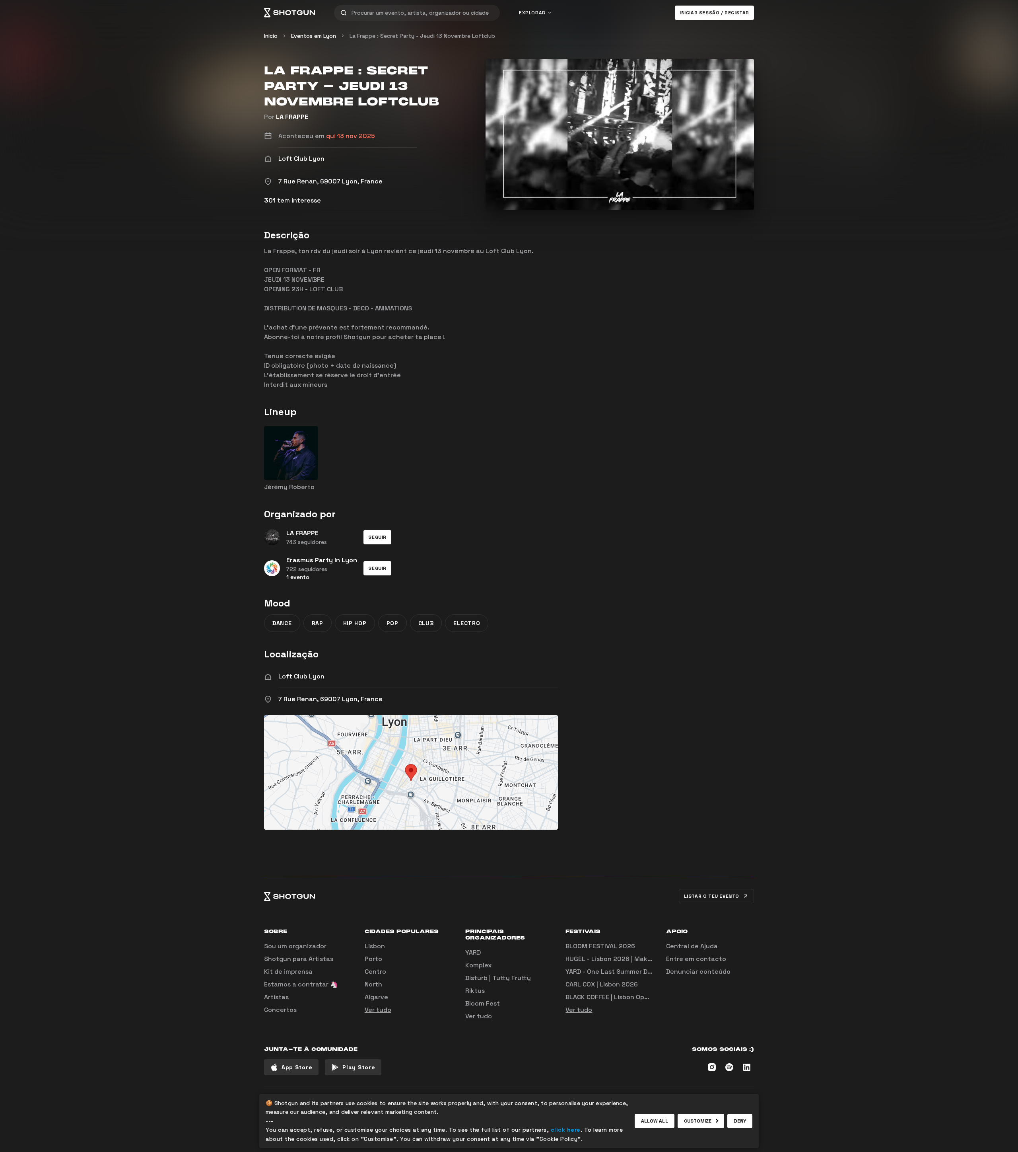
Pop (392, 623)
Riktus (475, 990)
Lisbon (375, 946)
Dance (282, 623)
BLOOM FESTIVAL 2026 (600, 946)
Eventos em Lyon (313, 35)
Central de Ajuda (692, 946)
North (373, 984)
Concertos (280, 1010)
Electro (466, 623)
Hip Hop (355, 623)
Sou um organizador (295, 946)
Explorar (532, 13)
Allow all (654, 1121)
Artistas (276, 997)
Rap (317, 623)
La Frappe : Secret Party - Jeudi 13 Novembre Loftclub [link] (422, 35)
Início (271, 35)
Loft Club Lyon (301, 676)
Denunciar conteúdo (698, 971)
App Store (297, 1067)
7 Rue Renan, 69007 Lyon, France (330, 699)
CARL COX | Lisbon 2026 (601, 984)
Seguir (377, 537)
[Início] (289, 13)
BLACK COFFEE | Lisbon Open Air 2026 (622, 997)
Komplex (478, 965)
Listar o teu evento (711, 896)
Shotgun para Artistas (298, 959)
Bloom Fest (482, 1003)
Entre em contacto (696, 959)
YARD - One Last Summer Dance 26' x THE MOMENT (644, 971)
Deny (740, 1121)
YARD (473, 952)
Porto (373, 959)
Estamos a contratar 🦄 (301, 984)
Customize (698, 1121)
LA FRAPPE (292, 117)
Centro (375, 971)
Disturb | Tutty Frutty (498, 978)
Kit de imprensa (288, 971)
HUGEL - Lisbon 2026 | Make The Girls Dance (633, 959)
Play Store (358, 1067)
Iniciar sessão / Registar (714, 13)
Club (426, 623)
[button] (377, 537)
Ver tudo (378, 1010)
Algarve (376, 997)
